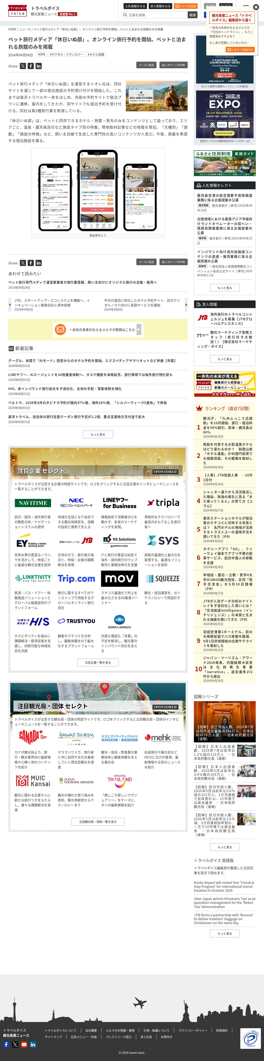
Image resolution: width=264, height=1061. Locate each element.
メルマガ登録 (187, 6)
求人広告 (146, 1037)
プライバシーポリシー (192, 1030)
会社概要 (91, 1030)
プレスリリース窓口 (119, 1037)
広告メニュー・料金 (84, 1037)
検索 (192, 14)
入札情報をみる (135, 6)
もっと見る (98, 434)
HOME (12, 29)
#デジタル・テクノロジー (66, 54)
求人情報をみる (160, 6)
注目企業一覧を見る (98, 662)
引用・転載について (157, 1030)
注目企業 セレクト (41, 470)
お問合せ (166, 1037)
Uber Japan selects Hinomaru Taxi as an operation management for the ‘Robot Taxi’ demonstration (225, 902)
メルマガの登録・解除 (120, 1030)
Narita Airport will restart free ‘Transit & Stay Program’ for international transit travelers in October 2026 (224, 886)
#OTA (41, 54)
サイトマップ (53, 1037)
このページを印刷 (175, 65)
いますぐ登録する (242, 50)
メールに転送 (146, 65)
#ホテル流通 (96, 54)
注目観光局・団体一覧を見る (98, 822)
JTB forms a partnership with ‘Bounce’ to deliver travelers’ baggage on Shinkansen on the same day (223, 918)
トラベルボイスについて (61, 1030)
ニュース (25, 29)
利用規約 (222, 1030)
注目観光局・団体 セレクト (53, 706)
